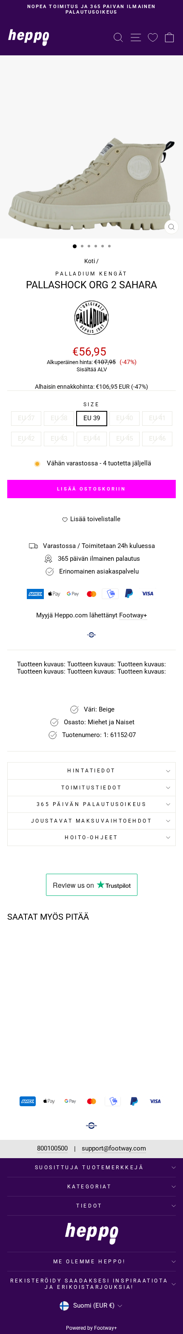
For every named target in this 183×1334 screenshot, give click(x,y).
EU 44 (91, 438)
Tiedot (89, 1206)
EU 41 (157, 418)
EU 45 (124, 438)
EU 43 (59, 438)
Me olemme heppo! (89, 1262)
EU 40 (124, 418)
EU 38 (59, 418)
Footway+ (133, 615)
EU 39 (91, 418)
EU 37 (26, 418)
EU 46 (157, 438)
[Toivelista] (152, 37)
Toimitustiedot (91, 788)
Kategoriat (89, 1187)
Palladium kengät (91, 274)
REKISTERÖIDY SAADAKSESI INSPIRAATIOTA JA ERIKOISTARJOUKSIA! (89, 1284)
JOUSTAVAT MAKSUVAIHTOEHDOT (91, 821)
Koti (89, 261)
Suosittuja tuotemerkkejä (89, 1167)
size (91, 404)
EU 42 (26, 438)
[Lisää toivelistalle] (61, 944)
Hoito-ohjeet (91, 838)
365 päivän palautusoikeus (91, 804)
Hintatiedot (91, 771)
